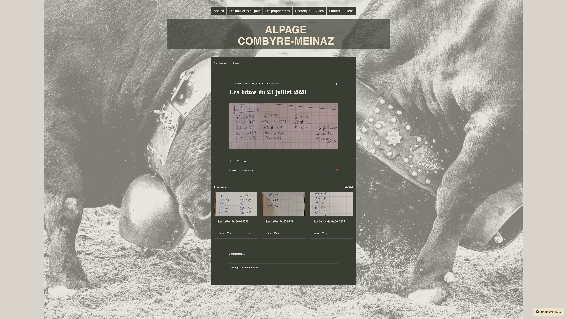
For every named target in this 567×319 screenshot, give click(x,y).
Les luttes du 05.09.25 (279, 221)
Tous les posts (220, 63)
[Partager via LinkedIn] (244, 161)
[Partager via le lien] (252, 161)
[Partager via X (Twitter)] (237, 161)
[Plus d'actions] (336, 83)
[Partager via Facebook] (230, 161)
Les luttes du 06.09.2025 (233, 221)
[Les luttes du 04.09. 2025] (331, 204)
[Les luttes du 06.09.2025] (235, 204)
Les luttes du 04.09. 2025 (329, 221)
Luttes (236, 63)
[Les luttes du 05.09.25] (283, 204)
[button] (349, 63)
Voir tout (349, 186)
